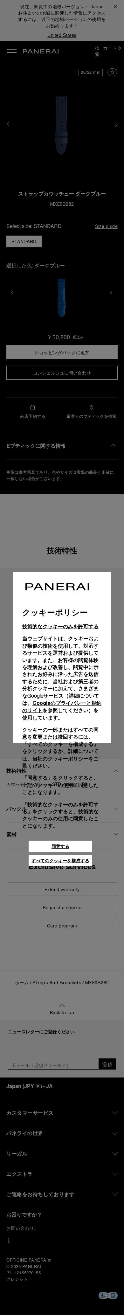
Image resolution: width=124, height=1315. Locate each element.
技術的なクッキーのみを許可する (60, 626)
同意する (60, 846)
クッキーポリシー (68, 758)
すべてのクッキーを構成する (60, 860)
